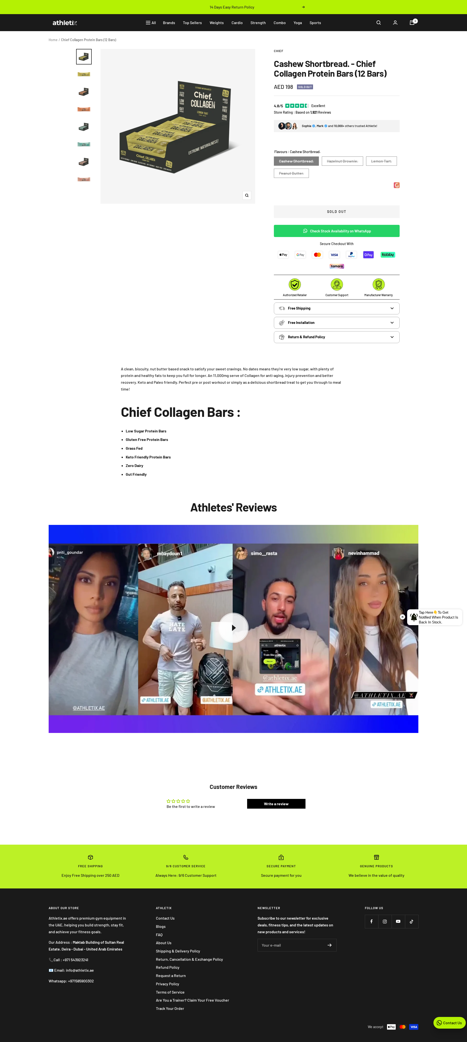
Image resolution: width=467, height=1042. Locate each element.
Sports (315, 22)
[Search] (379, 22)
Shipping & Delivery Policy (178, 951)
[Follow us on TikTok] (411, 921)
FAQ (159, 934)
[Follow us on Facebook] (371, 921)
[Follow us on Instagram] (385, 921)
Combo (280, 22)
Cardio (237, 22)
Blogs (161, 926)
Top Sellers (192, 22)
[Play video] (233, 627)
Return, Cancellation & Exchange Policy (189, 959)
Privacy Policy (167, 983)
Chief (278, 51)
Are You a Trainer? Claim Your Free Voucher (192, 1000)
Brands (169, 22)
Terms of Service (170, 992)
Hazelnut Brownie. (342, 161)
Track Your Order (170, 1008)
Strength (258, 22)
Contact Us (165, 918)
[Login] (395, 22)
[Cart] (412, 22)
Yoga (298, 22)
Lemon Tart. (381, 161)
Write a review (276, 803)
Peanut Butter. (291, 173)
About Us (163, 942)
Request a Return (171, 975)
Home (53, 40)
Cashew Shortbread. (296, 161)
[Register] (330, 945)
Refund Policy (168, 967)
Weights (217, 22)
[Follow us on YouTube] (398, 921)
